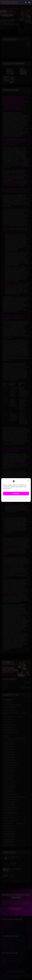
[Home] (9, 2)
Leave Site (16, 498)
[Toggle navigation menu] (29, 2)
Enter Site (16, 493)
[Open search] (25, 2)
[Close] (28, 480)
